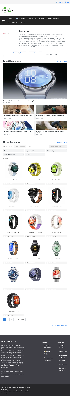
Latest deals (6, 56)
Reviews (31, 18)
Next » (22, 319)
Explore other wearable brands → (59, 325)
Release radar (23, 52)
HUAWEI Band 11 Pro (13, 258)
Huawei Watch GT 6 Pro (35, 258)
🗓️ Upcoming (20, 18)
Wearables (15, 52)
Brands (41, 18)
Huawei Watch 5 (35, 285)
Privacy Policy (63, 352)
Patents (40, 52)
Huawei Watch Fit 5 (56, 179)
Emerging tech (13, 23)
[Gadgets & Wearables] (3, 20)
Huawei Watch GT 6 (56, 258)
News (10, 18)
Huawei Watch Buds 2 (35, 206)
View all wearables (62, 142)
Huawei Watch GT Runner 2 (35, 232)
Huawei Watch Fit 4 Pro (13, 311)
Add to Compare (9, 183)
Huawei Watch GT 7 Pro (35, 179)
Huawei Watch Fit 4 (56, 285)
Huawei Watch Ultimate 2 (13, 285)
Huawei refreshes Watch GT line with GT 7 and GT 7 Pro (17, 131)
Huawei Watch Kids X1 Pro (13, 232)
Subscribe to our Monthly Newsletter (63, 357)
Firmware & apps (53, 18)
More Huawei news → (62, 61)
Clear (29, 146)
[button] (12, 18)
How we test (63, 364)
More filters (28, 154)
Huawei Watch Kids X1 (56, 206)
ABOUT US (60, 342)
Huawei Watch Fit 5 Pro (13, 206)
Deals (23, 23)
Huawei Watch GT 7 (13, 179)
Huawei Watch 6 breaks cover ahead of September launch (23, 101)
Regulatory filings (32, 52)
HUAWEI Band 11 (56, 232)
